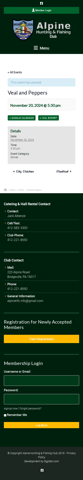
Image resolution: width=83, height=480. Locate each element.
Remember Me (17, 415)
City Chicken (23, 171)
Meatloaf (63, 171)
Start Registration (42, 339)
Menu (44, 48)
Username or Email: (17, 371)
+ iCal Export (48, 117)
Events (12, 190)
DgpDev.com (51, 461)
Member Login (43, 10)
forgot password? (30, 408)
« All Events (15, 72)
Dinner (14, 157)
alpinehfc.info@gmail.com (25, 301)
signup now (11, 408)
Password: (11, 390)
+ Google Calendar (21, 117)
